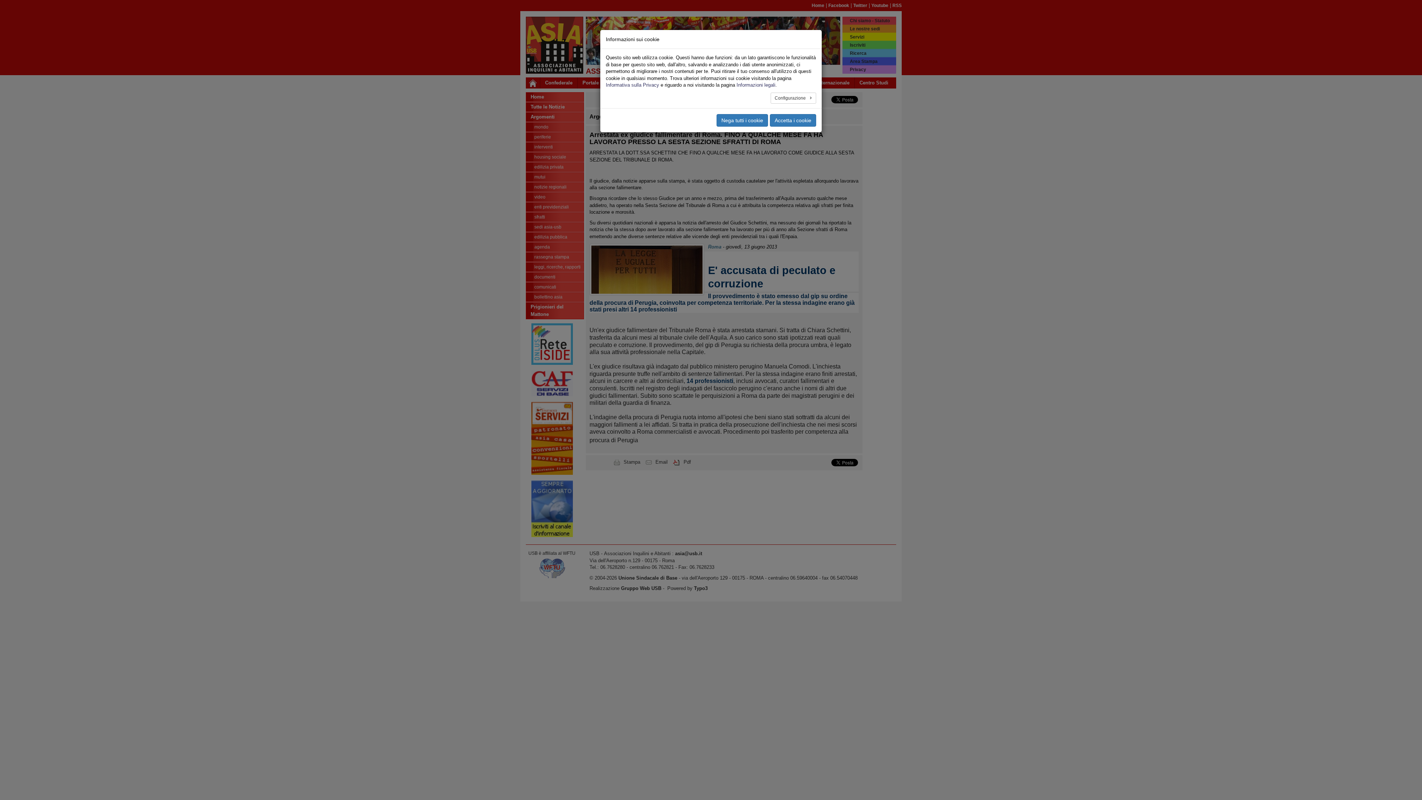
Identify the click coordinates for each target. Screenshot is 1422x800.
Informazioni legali (756, 85)
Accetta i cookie (793, 120)
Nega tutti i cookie (742, 120)
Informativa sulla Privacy (632, 85)
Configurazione (791, 98)
